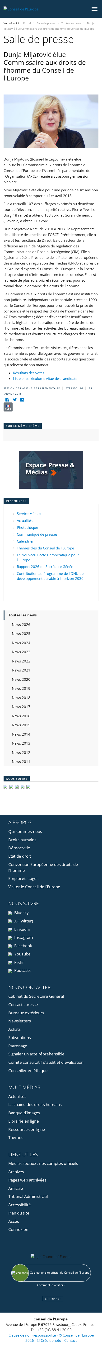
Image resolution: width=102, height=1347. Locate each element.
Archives (16, 1171)
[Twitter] (14, 399)
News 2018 (21, 697)
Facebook (22, 945)
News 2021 (21, 670)
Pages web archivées (27, 1180)
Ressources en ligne (26, 1129)
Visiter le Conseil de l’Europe (34, 886)
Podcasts (22, 970)
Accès (13, 1221)
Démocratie (19, 848)
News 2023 (21, 651)
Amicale (15, 1188)
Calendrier (25, 541)
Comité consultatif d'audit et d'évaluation (45, 1062)
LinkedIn (21, 929)
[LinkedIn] (22, 399)
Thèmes (15, 1137)
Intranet (53, 1298)
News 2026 (21, 624)
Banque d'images (24, 1112)
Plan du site (18, 1213)
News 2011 (21, 761)
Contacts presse (23, 1004)
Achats (14, 1029)
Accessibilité (19, 1204)
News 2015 (21, 725)
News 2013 (21, 743)
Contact (70, 1340)
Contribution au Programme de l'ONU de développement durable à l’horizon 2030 (50, 576)
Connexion (18, 1229)
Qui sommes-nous (25, 831)
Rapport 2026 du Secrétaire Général (46, 566)
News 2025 (21, 633)
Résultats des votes (28, 372)
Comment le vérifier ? (51, 1285)
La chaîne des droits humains (35, 1104)
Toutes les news (22, 615)
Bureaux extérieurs (26, 1013)
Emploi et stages (23, 878)
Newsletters (19, 1021)
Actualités (24, 520)
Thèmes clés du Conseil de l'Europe (45, 548)
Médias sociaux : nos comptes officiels (43, 1163)
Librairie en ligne (23, 1121)
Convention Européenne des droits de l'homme (43, 867)
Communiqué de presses (37, 534)
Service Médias (29, 513)
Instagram (23, 937)
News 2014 (21, 734)
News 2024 (21, 642)
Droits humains (22, 839)
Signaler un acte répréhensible (36, 1054)
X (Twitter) (23, 921)
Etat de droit (19, 856)
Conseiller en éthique (28, 1070)
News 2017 (21, 706)
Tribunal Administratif (28, 1196)
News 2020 (21, 679)
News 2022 (21, 661)
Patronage (17, 1046)
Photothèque (27, 527)
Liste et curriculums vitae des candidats (45, 378)
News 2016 (21, 716)
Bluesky (21, 912)
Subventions (19, 1037)
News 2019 (21, 688)
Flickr (18, 962)
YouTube (22, 954)
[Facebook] (7, 399)
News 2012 (21, 752)
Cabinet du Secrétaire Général (36, 996)
